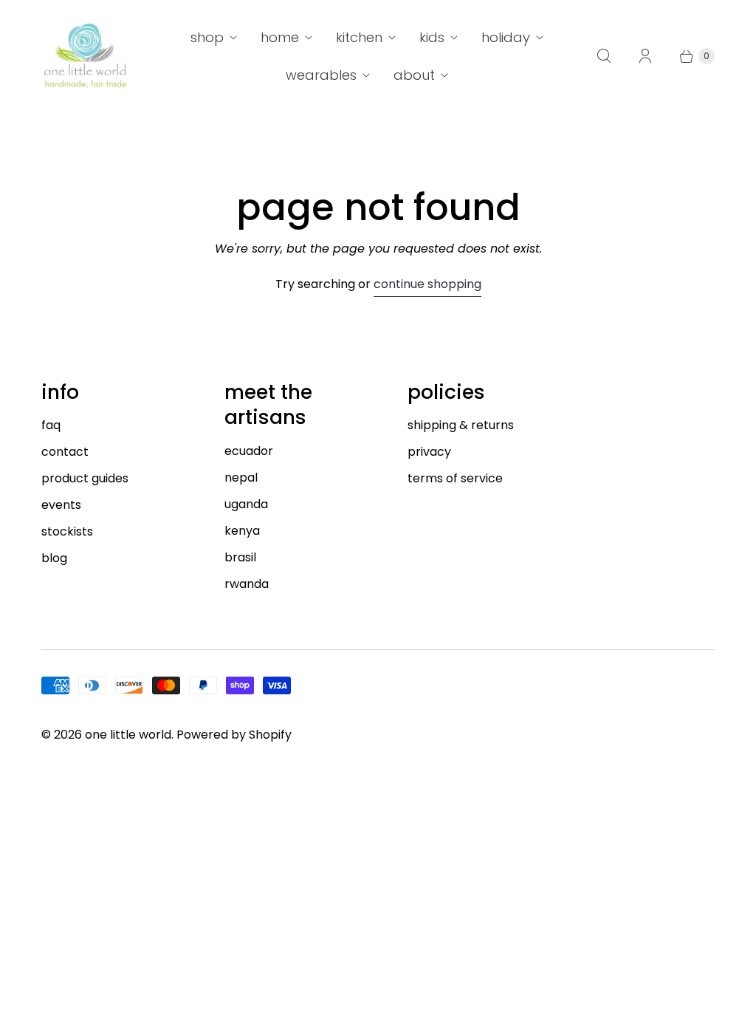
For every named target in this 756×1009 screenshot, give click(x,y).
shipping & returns (461, 425)
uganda (246, 504)
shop (207, 37)
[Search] (604, 56)
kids (431, 37)
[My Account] (645, 56)
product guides (84, 478)
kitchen (359, 37)
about (414, 75)
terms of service (455, 478)
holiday (505, 37)
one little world (128, 734)
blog (54, 558)
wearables (321, 75)
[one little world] (85, 56)
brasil (240, 557)
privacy (429, 451)
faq (51, 425)
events (61, 504)
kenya (242, 530)
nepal (241, 477)
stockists (67, 531)
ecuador (248, 450)
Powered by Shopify (234, 734)
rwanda (246, 583)
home (280, 37)
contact (65, 451)
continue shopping (427, 284)
